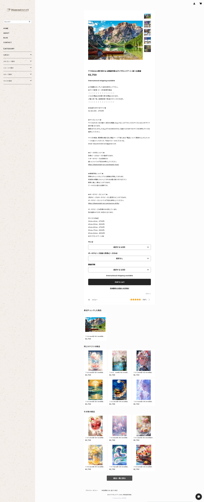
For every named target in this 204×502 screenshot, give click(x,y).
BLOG (5, 38)
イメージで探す (8, 68)
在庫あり (6, 55)
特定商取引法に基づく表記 (110, 490)
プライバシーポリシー (92, 490)
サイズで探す (7, 81)
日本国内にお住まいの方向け (119, 288)
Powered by (117, 498)
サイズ (90, 242)
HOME (5, 28)
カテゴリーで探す (9, 61)
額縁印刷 (91, 264)
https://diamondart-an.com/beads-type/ (103, 164)
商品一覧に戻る (119, 478)
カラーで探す (7, 74)
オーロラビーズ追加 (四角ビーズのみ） (103, 253)
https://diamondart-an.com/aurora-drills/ (103, 203)
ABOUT (6, 33)
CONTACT (7, 42)
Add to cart (119, 282)
